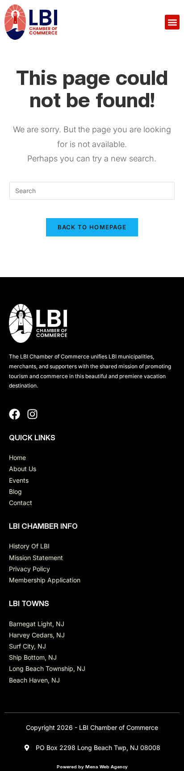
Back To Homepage (92, 227)
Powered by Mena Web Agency (92, 766)
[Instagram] (32, 414)
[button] (172, 22)
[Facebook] (14, 414)
